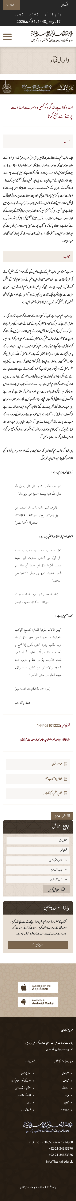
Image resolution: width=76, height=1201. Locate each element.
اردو (12, 5)
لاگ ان (64, 5)
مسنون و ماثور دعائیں (23, 1088)
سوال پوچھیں (39, 945)
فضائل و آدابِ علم (53, 779)
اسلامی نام (65, 1110)
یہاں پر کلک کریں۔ (52, 1049)
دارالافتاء (65, 1088)
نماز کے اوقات (24, 1095)
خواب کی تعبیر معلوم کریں (21, 1081)
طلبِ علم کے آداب (52, 793)
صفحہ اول (65, 1073)
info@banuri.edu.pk (59, 1161)
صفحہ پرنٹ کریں (60, 816)
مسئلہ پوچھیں (26, 1073)
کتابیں (66, 1103)
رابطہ (29, 1103)
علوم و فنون (57, 764)
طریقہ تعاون (26, 1110)
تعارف (66, 1081)
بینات (66, 1095)
